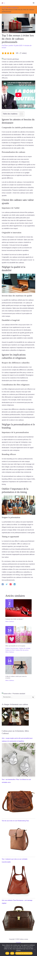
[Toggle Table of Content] (20, 113)
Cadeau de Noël (10, 650)
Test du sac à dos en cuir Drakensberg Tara (15, 820)
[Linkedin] (14, 584)
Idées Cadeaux (9, 621)
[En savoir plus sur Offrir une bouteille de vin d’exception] (18, 635)
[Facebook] (3, 584)
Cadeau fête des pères (21, 650)
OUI (7, 953)
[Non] (35, 949)
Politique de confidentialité (24, 953)
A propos (18, 942)
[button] (10, 59)
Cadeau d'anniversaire (11, 648)
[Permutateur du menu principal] (34, 3)
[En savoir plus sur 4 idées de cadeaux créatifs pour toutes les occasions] (18, 665)
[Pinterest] (10, 584)
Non (12, 953)
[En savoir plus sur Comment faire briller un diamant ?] (18, 608)
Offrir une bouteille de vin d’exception (15, 646)
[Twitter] (7, 584)
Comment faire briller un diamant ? (14, 619)
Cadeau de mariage (24, 648)
